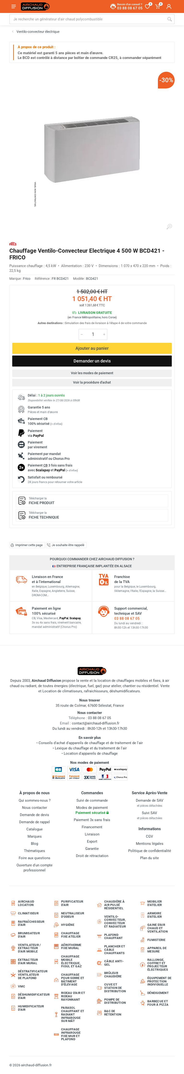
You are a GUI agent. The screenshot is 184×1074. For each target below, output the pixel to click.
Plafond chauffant (113, 936)
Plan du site (149, 858)
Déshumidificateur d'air (31, 996)
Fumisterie (156, 940)
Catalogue (34, 829)
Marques (35, 836)
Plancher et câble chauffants (114, 950)
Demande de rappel (34, 822)
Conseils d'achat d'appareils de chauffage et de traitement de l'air (91, 743)
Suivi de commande (92, 800)
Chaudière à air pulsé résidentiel (114, 905)
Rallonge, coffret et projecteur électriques (157, 964)
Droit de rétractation (92, 856)
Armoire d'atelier (154, 914)
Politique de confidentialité (149, 851)
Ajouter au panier (92, 348)
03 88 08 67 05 (127, 618)
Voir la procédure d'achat (92, 382)
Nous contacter (34, 808)
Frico (26, 278)
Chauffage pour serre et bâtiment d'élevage (72, 979)
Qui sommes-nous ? (35, 800)
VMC (21, 986)
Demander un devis (92, 360)
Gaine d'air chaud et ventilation (157, 928)
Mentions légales (149, 843)
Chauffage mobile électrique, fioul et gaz (71, 961)
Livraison (92, 834)
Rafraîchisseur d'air (31, 923)
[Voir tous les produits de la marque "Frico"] (12, 243)
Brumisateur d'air (29, 934)
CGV (149, 836)
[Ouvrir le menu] (13, 6)
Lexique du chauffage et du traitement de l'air (91, 748)
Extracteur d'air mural (28, 961)
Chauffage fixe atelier (70, 934)
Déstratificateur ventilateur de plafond (31, 974)
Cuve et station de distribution (115, 988)
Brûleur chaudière (112, 974)
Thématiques (34, 851)
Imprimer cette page (29, 545)
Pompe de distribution (115, 1001)
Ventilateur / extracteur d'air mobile (29, 948)
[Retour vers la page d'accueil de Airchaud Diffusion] (35, 6)
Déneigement (158, 993)
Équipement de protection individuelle (159, 981)
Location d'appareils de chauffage (91, 753)
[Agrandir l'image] (169, 226)
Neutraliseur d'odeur (72, 914)
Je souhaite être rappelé (68, 545)
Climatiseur (28, 913)
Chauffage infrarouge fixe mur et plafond (71, 1034)
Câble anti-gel (114, 962)
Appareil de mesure (157, 949)
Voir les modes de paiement (92, 373)
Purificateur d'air (72, 903)
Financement (92, 827)
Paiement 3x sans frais (92, 820)
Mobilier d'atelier (154, 903)
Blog (34, 843)
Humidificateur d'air (31, 1007)
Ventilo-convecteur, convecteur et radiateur (115, 921)
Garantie (92, 848)
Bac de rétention (112, 1012)
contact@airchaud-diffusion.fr (95, 723)
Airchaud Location (26, 903)
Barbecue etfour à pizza (157, 1002)
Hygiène (67, 925)
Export (92, 841)
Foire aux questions (34, 858)
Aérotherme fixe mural (71, 946)
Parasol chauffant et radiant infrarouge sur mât (72, 1014)
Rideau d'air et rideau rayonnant (73, 996)
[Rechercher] (170, 19)
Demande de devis (34, 815)
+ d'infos (56, 424)
